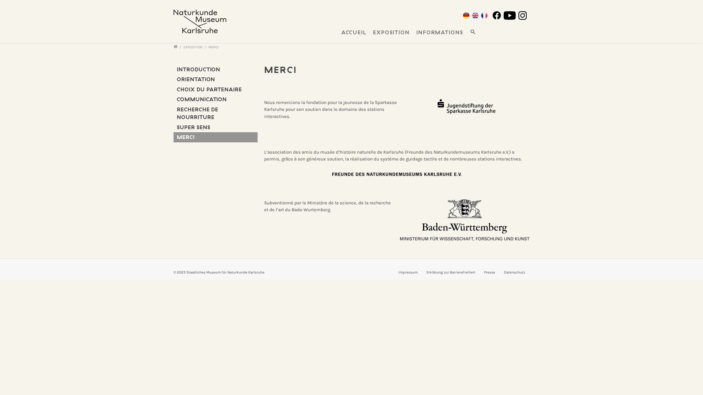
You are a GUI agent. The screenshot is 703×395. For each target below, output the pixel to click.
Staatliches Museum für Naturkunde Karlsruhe (225, 272)
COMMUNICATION (202, 99)
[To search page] (473, 31)
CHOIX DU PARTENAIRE (209, 89)
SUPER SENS (193, 127)
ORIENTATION (196, 79)
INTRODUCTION (198, 69)
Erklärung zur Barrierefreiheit (450, 272)
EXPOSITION (391, 32)
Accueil (353, 32)
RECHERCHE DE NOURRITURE (197, 113)
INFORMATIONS (439, 32)
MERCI (186, 137)
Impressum (408, 272)
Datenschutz (514, 272)
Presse (489, 272)
